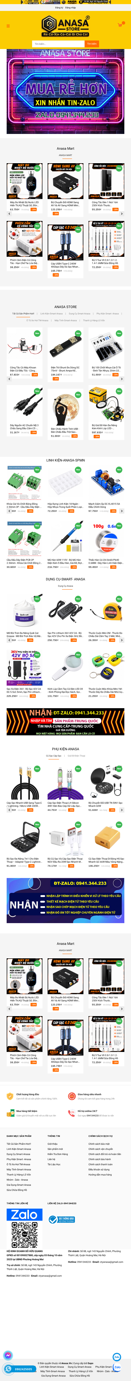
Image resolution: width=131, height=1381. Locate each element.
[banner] (65, 721)
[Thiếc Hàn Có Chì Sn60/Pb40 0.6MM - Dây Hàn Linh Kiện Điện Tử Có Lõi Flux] (106, 539)
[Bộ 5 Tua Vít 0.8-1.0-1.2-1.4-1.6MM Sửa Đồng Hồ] (106, 239)
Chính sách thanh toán (101, 1164)
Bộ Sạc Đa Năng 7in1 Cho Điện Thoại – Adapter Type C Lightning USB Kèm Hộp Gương (24, 861)
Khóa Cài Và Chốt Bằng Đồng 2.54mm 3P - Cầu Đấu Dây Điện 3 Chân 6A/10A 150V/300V (24, 506)
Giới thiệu (52, 1143)
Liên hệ (51, 1159)
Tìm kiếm (92, 43)
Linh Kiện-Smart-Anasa (19, 1149)
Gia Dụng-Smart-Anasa (19, 1184)
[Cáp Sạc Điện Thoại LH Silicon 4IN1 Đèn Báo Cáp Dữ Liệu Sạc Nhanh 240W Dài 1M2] (65, 782)
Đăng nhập (70, 7)
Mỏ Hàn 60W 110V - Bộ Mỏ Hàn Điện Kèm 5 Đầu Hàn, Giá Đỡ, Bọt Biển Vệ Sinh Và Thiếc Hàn (65, 563)
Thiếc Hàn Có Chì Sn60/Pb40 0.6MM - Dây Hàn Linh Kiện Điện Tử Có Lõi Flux (105, 563)
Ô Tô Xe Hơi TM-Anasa (18, 1164)
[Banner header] (65, 2)
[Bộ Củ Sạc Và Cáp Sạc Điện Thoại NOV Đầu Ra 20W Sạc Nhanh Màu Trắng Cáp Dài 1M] (65, 837)
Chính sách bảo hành (100, 1159)
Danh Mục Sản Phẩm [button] (19, 1136)
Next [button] (121, 213)
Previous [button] (9, 213)
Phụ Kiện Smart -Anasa (19, 1159)
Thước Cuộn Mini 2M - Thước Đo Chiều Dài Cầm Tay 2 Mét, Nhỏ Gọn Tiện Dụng (105, 636)
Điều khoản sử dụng (99, 1169)
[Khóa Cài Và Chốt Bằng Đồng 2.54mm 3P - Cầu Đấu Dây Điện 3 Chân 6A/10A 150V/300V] (24, 483)
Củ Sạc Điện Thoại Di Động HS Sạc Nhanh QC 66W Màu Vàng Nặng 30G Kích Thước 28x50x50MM (106, 861)
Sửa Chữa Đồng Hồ (17, 1190)
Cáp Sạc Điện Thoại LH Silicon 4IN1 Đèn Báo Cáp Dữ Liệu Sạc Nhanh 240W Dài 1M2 (64, 805)
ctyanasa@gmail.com (50, 1275)
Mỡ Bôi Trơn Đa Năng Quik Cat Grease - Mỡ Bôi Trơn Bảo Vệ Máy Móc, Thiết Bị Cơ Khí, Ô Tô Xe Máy (24, 636)
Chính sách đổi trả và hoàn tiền (105, 1154)
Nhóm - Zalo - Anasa (17, 1179)
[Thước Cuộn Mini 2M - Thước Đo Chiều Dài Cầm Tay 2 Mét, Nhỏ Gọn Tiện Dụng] (106, 612)
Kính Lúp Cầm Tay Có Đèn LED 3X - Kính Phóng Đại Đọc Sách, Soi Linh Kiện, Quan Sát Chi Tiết (65, 692)
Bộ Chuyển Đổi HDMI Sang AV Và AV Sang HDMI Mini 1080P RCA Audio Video (65, 205)
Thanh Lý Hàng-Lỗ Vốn (19, 1174)
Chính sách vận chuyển (101, 1149)
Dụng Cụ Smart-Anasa (18, 1154)
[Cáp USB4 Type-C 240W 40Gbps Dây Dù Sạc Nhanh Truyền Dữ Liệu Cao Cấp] (65, 242)
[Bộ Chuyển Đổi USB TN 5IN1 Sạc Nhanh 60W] (106, 782)
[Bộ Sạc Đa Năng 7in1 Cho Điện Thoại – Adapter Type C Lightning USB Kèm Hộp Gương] (24, 837)
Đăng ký (59, 7)
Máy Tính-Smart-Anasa (19, 1169)
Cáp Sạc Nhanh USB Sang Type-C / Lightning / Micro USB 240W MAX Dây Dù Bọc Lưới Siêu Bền (24, 805)
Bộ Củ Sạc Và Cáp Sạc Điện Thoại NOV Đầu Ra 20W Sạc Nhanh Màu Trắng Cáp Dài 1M (65, 861)
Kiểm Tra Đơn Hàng (58, 1154)
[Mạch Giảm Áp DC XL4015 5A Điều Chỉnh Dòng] (106, 483)
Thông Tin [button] (54, 1136)
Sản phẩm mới (55, 1149)
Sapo (90, 1363)
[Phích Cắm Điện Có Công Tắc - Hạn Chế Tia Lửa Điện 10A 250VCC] (24, 239)
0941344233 (93, 1115)
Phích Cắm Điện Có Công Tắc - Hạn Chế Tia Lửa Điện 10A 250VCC (24, 263)
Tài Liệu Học (54, 1164)
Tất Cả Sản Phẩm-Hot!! (19, 1143)
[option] (24, 220)
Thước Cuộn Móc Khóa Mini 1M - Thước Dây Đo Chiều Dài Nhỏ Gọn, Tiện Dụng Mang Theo (106, 692)
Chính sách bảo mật (99, 1143)
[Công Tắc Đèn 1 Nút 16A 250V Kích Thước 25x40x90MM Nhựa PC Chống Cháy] (106, 181)
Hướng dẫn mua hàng (100, 1174)
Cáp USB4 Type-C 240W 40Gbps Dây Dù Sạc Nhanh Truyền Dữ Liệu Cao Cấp (65, 266)
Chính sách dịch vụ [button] (101, 1136)
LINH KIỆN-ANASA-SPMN (65, 460)
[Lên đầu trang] (116, 1347)
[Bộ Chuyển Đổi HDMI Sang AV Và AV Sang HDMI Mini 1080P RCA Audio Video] (65, 181)
